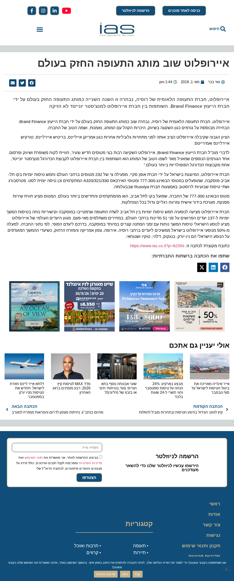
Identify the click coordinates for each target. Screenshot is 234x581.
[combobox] (194, 29)
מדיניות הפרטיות (90, 463)
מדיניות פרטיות (204, 556)
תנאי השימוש (34, 457)
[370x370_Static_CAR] (34, 330)
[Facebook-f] (31, 10)
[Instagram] (43, 10)
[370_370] (144, 330)
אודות (214, 514)
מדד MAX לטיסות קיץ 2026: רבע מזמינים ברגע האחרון (71, 388)
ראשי (214, 503)
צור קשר (211, 524)
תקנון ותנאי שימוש (201, 545)
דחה (125, 574)
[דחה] (227, 569)
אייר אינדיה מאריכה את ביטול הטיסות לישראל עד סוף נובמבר (210, 388)
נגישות (213, 535)
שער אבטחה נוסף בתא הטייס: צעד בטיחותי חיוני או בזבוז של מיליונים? (118, 388)
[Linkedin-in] (54, 10)
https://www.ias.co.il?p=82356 (157, 246)
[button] (40, 29)
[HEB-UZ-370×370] (199, 330)
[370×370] (89, 330)
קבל (137, 574)
